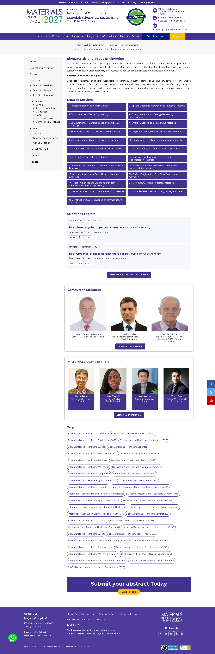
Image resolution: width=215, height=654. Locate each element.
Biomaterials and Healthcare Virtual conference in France (97, 560)
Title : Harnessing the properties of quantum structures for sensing (109, 227)
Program (91, 36)
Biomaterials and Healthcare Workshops (88, 467)
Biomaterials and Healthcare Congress (127, 447)
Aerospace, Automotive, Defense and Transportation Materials (150, 158)
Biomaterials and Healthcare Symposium (89, 473)
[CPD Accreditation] (136, 16)
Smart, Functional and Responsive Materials (152, 123)
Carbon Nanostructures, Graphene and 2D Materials (96, 191)
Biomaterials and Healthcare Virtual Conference (136, 467)
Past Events (39, 133)
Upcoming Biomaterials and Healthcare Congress (93, 527)
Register (34, 161)
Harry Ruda (81, 396)
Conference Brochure (48, 121)
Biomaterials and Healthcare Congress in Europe (93, 540)
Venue (39, 104)
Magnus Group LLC (49, 646)
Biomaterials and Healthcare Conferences (89, 433)
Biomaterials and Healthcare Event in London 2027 (141, 547)
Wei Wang (145, 396)
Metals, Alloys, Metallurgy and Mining (89, 157)
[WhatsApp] (12, 637)
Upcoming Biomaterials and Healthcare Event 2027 (148, 527)
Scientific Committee (57, 36)
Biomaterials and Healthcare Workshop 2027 (132, 520)
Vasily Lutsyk (169, 334)
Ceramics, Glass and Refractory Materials (151, 182)
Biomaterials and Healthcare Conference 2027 (143, 440)
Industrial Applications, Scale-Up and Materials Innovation (93, 175)
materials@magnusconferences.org (97, 630)
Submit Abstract (39, 149)
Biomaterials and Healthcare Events (86, 447)
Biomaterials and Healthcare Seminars (87, 460)
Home (39, 36)
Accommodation (45, 108)
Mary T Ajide (113, 396)
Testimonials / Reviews (45, 138)
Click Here (129, 592)
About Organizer (42, 142)
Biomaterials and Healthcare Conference (134, 433)
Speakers (76, 36)
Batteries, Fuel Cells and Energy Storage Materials (156, 191)
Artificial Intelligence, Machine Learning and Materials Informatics (153, 167)
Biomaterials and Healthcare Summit (139, 480)
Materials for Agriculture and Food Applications (154, 148)
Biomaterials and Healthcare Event (86, 534)
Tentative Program (43, 95)
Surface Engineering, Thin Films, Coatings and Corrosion (154, 175)
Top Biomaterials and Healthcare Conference (152, 560)
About (123, 36)
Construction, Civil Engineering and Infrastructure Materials (95, 201)
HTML (88, 237)
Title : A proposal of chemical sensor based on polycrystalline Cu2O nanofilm (115, 253)
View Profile (76, 237)
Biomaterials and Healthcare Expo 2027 (88, 487)
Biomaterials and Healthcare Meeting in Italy (143, 540)
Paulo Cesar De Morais (88, 334)
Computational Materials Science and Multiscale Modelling (94, 124)
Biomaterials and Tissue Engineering (88, 114)
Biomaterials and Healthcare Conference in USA (131, 534)
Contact (136, 36)
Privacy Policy (85, 646)
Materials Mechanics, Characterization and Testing (95, 148)
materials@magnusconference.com (170, 29)
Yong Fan (176, 396)
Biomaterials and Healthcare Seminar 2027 (148, 514)
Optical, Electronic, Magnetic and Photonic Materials (157, 105)
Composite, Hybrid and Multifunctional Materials (155, 140)
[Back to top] (208, 644)
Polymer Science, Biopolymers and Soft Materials (155, 131)
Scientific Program (43, 90)
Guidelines (41, 111)
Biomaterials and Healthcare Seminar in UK (90, 547)
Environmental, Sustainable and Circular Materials (95, 131)
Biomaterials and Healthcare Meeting (87, 520)
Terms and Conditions (68, 646)
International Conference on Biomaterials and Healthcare (97, 507)
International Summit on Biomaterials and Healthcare (95, 514)
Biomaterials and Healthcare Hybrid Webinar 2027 (93, 500)
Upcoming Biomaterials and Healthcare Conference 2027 (141, 487)
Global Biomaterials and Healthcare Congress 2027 (153, 493)
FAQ (38, 115)
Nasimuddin (129, 334)
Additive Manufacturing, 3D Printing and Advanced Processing (96, 167)
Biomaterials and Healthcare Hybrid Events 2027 (93, 453)
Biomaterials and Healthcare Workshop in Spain (92, 554)
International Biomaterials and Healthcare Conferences (96, 493)
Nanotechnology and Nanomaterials (88, 105)
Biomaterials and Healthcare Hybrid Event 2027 (92, 480)
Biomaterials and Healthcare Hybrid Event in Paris (145, 554)
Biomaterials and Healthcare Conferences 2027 (92, 440)
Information (108, 36)
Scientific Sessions (92, 49)
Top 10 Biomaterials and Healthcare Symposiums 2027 (96, 567)
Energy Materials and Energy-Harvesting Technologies (151, 115)
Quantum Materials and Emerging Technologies (94, 140)
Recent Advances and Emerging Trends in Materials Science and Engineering (92, 184)
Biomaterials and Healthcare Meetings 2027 (132, 460)
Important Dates (45, 118)
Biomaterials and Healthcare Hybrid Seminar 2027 (147, 500)
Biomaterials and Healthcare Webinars (140, 453)
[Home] (171, 617)
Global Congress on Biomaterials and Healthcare (154, 507)
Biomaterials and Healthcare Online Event (134, 473)
